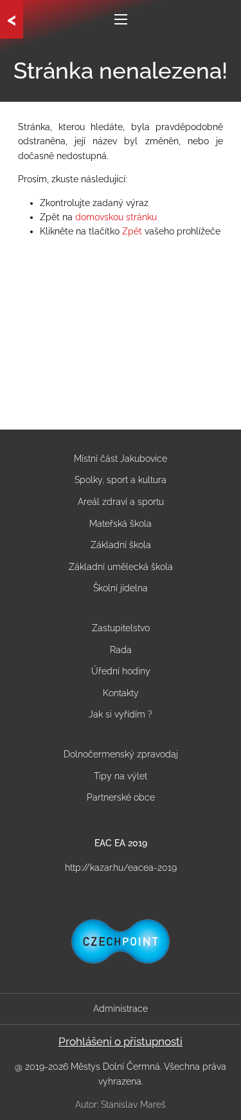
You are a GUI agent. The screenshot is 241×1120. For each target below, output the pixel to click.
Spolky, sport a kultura (120, 480)
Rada (121, 650)
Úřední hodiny (120, 671)
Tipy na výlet (120, 776)
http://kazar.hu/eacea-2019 (121, 867)
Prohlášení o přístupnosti (120, 1041)
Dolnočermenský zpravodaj (121, 754)
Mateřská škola (120, 523)
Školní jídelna (120, 588)
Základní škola (121, 545)
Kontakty (121, 693)
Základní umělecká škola (121, 567)
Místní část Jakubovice (120, 458)
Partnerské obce (121, 797)
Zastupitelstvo (121, 628)
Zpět (132, 231)
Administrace (120, 1008)
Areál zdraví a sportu (121, 502)
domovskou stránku (116, 217)
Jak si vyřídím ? (120, 714)
